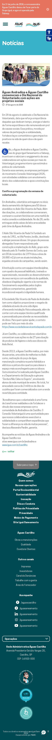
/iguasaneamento (28, 608)
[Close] (47, 9)
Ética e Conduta (26, 503)
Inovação (26, 499)
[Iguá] (19, 24)
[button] (44, 732)
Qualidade (26, 544)
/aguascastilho (28, 602)
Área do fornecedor (26, 585)
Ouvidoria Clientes (26, 549)
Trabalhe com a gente (26, 580)
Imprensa (26, 566)
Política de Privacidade (26, 508)
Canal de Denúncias (26, 575)
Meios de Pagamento (26, 517)
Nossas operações (26, 485)
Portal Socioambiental (26, 490)
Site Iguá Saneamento (26, 522)
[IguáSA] (33, 24)
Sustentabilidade (26, 494)
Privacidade (26, 513)
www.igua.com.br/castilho (14, 445)
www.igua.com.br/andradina (21, 441)
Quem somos (26, 480)
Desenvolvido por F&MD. (26, 735)
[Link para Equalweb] (26, 695)
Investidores (26, 571)
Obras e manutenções (26, 540)
